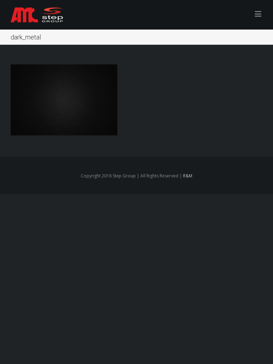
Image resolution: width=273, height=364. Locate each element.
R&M (187, 176)
